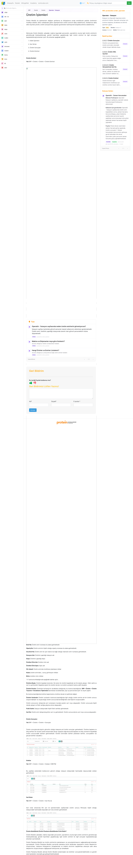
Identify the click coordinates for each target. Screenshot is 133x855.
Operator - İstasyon (109, 15)
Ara (129, 3)
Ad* (30, 401)
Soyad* (53, 401)
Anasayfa (10, 3)
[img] (4, 8)
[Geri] (84, 359)
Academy (33, 3)
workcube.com (43, 3)
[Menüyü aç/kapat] (2, 8)
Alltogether (25, 3)
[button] (61, 386)
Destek (17, 3)
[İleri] (93, 359)
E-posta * (77, 401)
